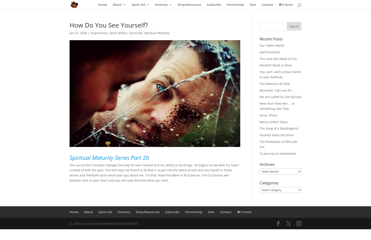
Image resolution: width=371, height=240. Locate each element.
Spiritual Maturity (156, 33)
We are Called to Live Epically (280, 97)
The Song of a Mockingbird (279, 128)
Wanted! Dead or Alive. (276, 65)
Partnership (235, 5)
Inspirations (99, 33)
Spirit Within (118, 33)
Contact (267, 5)
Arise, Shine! (269, 115)
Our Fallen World (272, 45)
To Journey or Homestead (278, 153)
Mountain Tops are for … (277, 90)
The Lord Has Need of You (278, 59)
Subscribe (214, 5)
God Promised (270, 52)
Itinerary (161, 5)
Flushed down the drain (277, 135)
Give (253, 5)
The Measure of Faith (275, 84)
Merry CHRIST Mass (274, 122)
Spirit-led (138, 5)
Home (102, 5)
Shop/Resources (189, 5)
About (117, 5)
